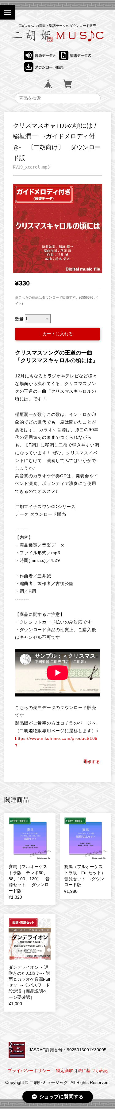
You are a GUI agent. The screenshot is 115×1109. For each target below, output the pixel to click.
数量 (19, 318)
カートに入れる (58, 333)
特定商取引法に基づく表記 (82, 1070)
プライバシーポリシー (29, 1070)
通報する (91, 761)
